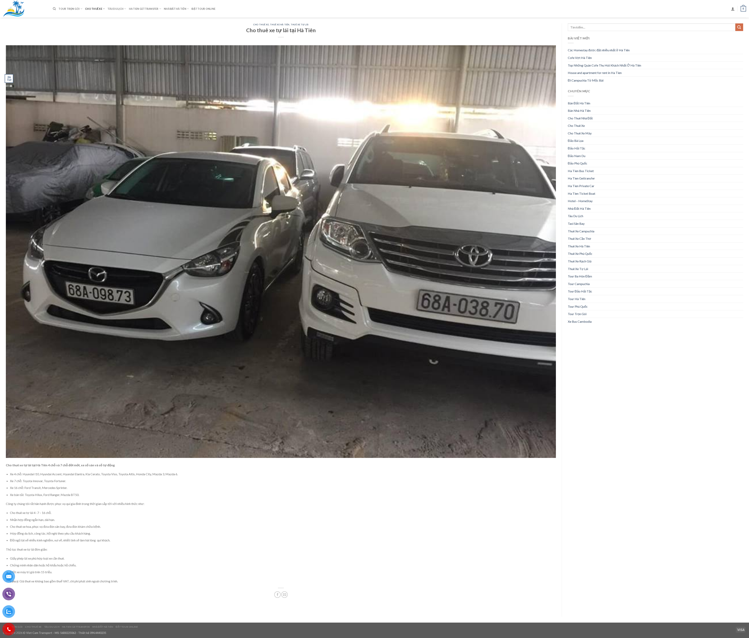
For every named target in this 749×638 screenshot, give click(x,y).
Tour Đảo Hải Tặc (580, 291)
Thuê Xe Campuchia (581, 231)
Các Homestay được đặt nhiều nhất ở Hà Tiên (599, 50)
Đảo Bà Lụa (575, 140)
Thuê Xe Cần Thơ (579, 238)
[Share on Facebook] (277, 594)
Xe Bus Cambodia (580, 321)
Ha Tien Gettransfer (144, 8)
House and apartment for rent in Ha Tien (595, 73)
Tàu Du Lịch (115, 8)
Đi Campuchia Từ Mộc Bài (585, 80)
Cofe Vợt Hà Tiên (580, 58)
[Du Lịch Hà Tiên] (25, 9)
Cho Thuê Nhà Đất (580, 118)
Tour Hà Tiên (576, 299)
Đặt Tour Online (203, 8)
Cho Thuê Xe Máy (580, 133)
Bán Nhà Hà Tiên (579, 110)
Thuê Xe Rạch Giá (579, 261)
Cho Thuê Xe (93, 8)
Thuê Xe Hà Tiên (279, 24)
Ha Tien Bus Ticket (581, 171)
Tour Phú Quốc (578, 306)
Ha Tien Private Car (581, 186)
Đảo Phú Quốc (577, 163)
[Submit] (739, 27)
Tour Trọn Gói (69, 8)
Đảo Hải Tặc (576, 148)
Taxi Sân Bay (576, 223)
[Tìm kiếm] (54, 8)
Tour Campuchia (579, 284)
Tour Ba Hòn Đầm (580, 276)
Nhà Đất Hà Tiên (175, 8)
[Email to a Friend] (284, 594)
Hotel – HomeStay (580, 201)
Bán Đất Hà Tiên (579, 103)
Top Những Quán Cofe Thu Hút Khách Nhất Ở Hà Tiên (604, 65)
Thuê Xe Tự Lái (300, 24)
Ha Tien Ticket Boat (581, 193)
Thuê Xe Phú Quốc (580, 253)
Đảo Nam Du (576, 156)
